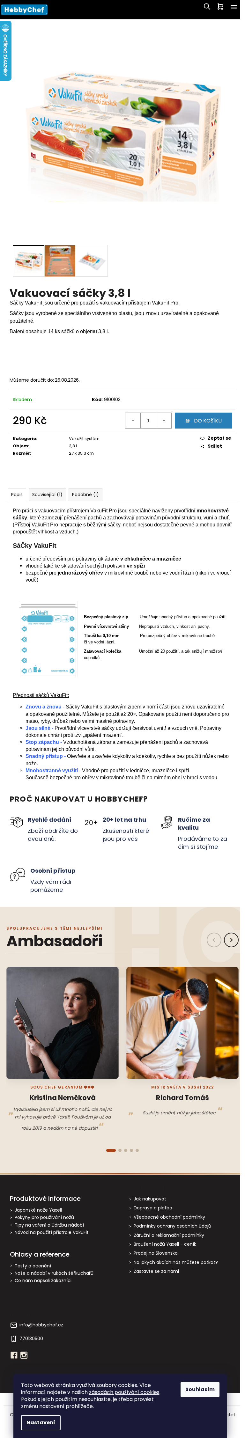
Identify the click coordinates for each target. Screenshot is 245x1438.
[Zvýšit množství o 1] (163, 420)
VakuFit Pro (103, 510)
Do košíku (208, 420)
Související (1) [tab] (47, 494)
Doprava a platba (153, 1208)
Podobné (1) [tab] (85, 494)
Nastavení (40, 1422)
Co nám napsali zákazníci (43, 1281)
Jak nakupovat (150, 1199)
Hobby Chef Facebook (14, 1355)
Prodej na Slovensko (156, 1253)
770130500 (31, 1339)
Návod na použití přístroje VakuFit (52, 1232)
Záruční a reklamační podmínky (169, 1235)
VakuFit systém (84, 439)
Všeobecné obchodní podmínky (169, 1217)
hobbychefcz (24, 1355)
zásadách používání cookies (124, 1392)
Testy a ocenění (33, 1266)
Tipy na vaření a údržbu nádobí (49, 1225)
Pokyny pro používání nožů (44, 1217)
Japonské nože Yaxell (38, 1210)
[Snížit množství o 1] (133, 420)
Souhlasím (200, 1389)
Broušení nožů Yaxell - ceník (165, 1244)
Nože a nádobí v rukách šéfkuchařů (54, 1273)
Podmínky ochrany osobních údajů (172, 1226)
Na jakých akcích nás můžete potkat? (176, 1262)
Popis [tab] (17, 494)
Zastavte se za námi (156, 1271)
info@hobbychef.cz (41, 1325)
